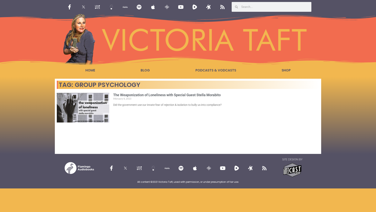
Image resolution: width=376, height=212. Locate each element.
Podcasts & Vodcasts (215, 70)
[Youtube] (181, 7)
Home (90, 70)
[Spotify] (139, 7)
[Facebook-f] (69, 7)
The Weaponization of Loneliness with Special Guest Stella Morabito (167, 95)
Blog (145, 70)
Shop (286, 70)
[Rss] (222, 7)
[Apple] (153, 7)
